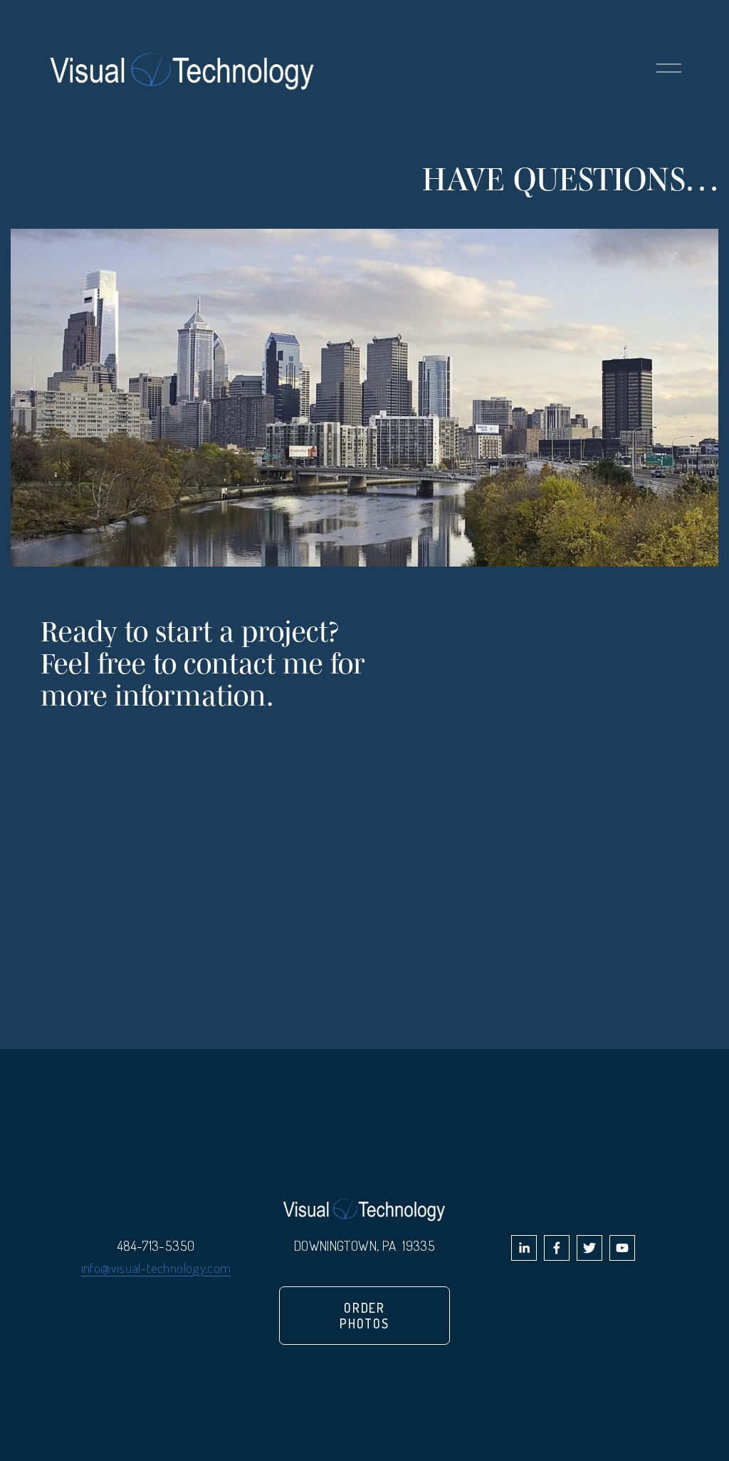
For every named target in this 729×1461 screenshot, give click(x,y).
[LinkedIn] (524, 1248)
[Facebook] (557, 1248)
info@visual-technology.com (156, 1267)
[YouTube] (622, 1248)
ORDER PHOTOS (364, 1315)
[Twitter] (589, 1248)
